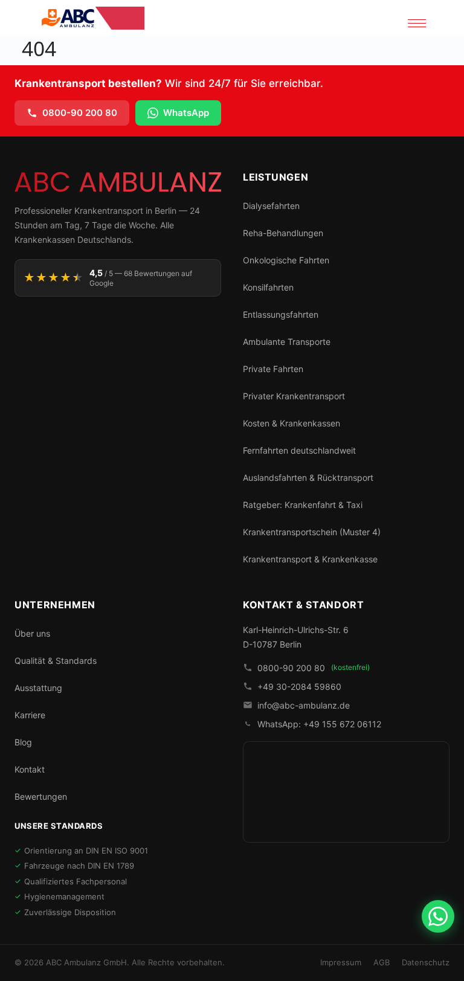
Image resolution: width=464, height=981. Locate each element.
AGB (381, 962)
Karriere (29, 715)
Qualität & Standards (55, 660)
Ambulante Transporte (286, 341)
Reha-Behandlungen (283, 233)
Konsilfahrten (268, 287)
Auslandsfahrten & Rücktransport (308, 477)
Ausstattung (38, 688)
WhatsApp (186, 112)
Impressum (340, 962)
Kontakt (29, 769)
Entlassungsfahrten (280, 314)
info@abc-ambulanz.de (303, 705)
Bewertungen (40, 796)
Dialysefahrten (271, 206)
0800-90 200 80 (79, 112)
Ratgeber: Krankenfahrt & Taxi (302, 505)
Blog (23, 742)
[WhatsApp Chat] (438, 916)
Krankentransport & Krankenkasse (310, 559)
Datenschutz (426, 962)
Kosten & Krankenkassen (291, 423)
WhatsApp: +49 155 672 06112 (319, 724)
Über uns (32, 633)
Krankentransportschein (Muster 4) (312, 532)
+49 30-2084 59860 (299, 686)
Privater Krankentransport (294, 396)
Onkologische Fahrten (286, 260)
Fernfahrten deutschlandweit (299, 450)
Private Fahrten (273, 369)
